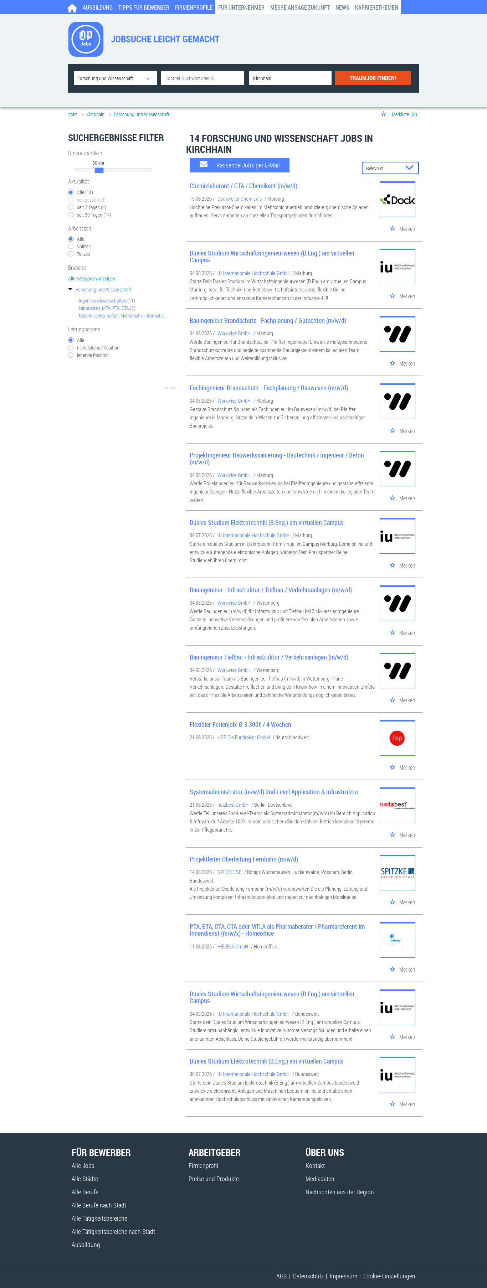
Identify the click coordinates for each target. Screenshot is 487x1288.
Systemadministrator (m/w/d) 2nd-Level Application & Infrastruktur (274, 791)
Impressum (343, 1276)
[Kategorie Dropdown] (150, 78)
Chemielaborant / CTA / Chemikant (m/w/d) (243, 185)
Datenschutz (308, 1276)
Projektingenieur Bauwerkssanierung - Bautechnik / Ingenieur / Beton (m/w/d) (277, 458)
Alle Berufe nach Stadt (99, 1205)
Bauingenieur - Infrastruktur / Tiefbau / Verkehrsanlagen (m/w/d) (271, 589)
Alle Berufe (85, 1192)
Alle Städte (85, 1178)
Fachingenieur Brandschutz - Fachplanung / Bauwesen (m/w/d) (269, 387)
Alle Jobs (83, 1165)
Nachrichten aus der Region (340, 1192)
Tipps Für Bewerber (143, 7)
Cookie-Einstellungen (389, 1276)
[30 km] (99, 170)
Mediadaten (320, 1178)
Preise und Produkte (214, 1178)
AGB (281, 1276)
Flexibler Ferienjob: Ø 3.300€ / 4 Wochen (240, 724)
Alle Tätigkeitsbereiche (99, 1218)
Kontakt (315, 1165)
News (342, 7)
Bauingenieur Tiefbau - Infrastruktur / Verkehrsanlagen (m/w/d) (269, 657)
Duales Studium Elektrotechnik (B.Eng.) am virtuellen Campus (267, 522)
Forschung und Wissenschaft (103, 289)
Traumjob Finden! (373, 78)
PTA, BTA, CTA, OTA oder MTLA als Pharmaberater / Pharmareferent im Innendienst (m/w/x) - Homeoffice (277, 930)
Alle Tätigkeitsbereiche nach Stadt (113, 1231)
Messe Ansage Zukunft (300, 7)
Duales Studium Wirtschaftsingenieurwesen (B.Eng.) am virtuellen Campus (272, 256)
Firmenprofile (193, 7)
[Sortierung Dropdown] (411, 168)
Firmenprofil (203, 1165)
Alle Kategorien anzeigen (91, 278)
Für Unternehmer (241, 7)
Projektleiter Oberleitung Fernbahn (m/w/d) (244, 859)
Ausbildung (98, 7)
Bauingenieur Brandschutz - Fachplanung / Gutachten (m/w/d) (268, 320)
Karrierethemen (376, 7)
